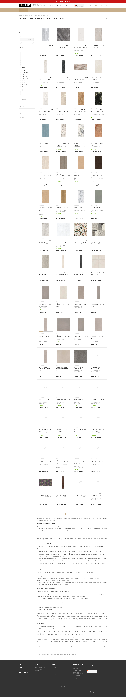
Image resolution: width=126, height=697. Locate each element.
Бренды (21, 669)
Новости (54, 667)
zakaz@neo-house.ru (94, 667)
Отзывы (54, 674)
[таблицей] (107, 24)
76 (78, 514)
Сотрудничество (23, 672)
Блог (53, 670)
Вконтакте (61, 686)
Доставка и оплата (77, 670)
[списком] (105, 24)
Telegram (64, 686)
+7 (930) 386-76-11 (62, 5)
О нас (53, 664)
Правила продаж (76, 668)
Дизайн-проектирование (39, 667)
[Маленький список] (96, 24)
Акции (21, 667)
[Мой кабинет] (90, 6)
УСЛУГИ (36, 664)
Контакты (54, 672)
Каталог (21, 664)
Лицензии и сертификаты (58, 669)
